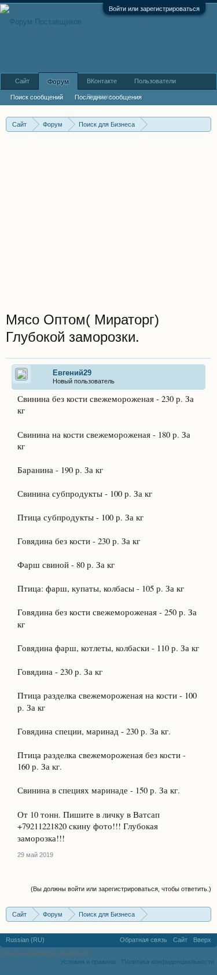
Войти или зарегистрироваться (154, 8)
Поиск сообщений (36, 97)
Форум (58, 81)
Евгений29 (72, 372)
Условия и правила (88, 961)
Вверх (202, 939)
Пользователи (155, 80)
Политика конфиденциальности (168, 961)
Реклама (99, 96)
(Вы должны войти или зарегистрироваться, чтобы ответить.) (121, 888)
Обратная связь (143, 939)
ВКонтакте (102, 80)
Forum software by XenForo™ (46, 953)
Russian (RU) (25, 939)
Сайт (22, 80)
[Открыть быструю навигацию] (204, 124)
